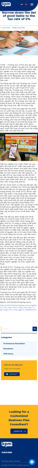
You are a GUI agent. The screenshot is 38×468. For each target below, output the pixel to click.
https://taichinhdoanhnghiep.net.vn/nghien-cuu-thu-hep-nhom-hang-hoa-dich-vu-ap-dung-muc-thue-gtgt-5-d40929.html (19, 307)
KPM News (8, 354)
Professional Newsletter (14, 343)
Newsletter (21, 27)
